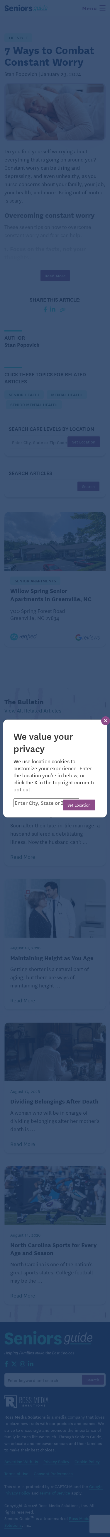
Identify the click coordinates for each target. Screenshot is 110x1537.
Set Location (79, 805)
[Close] (105, 720)
